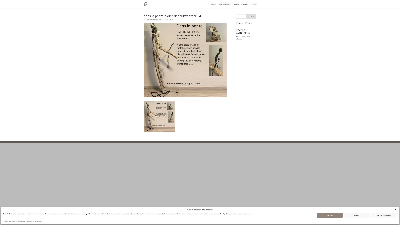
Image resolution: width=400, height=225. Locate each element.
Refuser (356, 215)
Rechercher (251, 17)
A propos (244, 4)
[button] (396, 210)
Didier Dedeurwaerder (154, 20)
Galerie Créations (225, 4)
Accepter (330, 215)
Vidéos (236, 4)
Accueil (213, 4)
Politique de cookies (9, 221)
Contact (253, 4)
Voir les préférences (384, 215)
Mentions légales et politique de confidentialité (29, 221)
